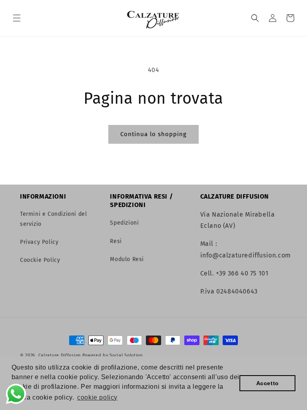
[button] (17, 18)
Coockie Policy (40, 260)
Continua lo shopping (153, 134)
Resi (116, 241)
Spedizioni (124, 222)
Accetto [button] (267, 383)
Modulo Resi (127, 259)
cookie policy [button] (97, 397)
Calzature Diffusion (59, 355)
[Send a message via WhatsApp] (16, 394)
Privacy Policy (39, 242)
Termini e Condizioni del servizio (53, 219)
